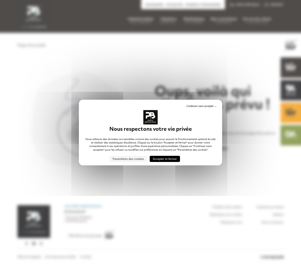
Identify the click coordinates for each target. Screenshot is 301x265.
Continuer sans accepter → (202, 106)
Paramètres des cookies (128, 158)
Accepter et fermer (165, 158)
